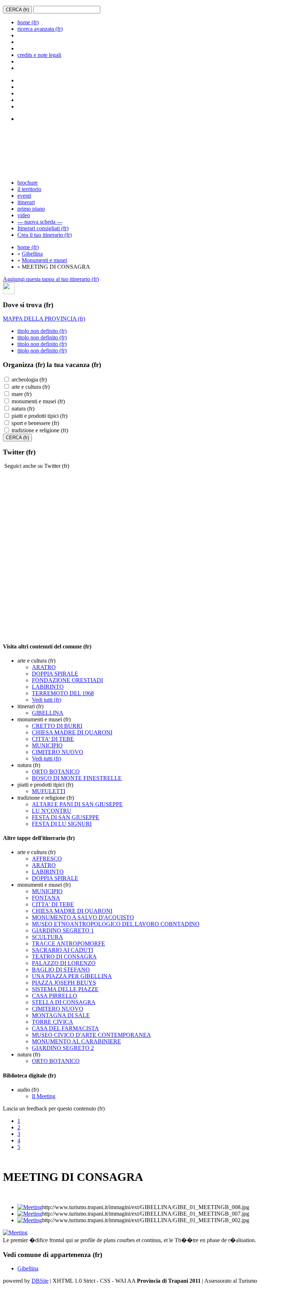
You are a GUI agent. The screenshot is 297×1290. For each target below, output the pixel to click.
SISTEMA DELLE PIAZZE (65, 989)
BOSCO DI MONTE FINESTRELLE (77, 778)
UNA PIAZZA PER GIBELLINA (72, 976)
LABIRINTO (48, 687)
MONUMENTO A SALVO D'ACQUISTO (83, 917)
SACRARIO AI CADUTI (62, 950)
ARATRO (44, 667)
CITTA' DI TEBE (53, 739)
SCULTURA (47, 937)
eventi (24, 196)
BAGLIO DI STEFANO (61, 970)
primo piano (31, 209)
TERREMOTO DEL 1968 (63, 693)
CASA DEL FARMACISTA (65, 1028)
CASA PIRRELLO (54, 996)
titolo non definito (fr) (42, 331)
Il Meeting (43, 1096)
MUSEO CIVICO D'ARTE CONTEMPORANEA (91, 1035)
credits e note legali (39, 55)
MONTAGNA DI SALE (61, 1015)
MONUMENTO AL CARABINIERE (76, 1041)
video (23, 215)
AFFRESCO (47, 859)
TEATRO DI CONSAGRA (64, 956)
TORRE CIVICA (52, 1022)
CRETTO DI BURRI (57, 726)
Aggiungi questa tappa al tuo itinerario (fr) (51, 279)
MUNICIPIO (47, 745)
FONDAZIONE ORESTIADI (67, 680)
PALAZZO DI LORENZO (64, 963)
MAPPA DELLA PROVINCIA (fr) (44, 319)
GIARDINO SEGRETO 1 (63, 930)
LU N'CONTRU (51, 811)
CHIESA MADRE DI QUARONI (72, 732)
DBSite (40, 1281)
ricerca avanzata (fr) (40, 29)
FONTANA (46, 898)
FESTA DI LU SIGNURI (62, 824)
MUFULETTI (48, 791)
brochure (27, 183)
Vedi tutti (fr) (46, 700)
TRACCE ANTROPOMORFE (68, 943)
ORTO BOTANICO (56, 771)
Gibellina (32, 254)
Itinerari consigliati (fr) (42, 228)
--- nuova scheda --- (39, 222)
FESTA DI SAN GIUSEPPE (65, 817)
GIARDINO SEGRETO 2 (63, 1048)
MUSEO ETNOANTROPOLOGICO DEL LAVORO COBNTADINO (116, 924)
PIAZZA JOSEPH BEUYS (64, 983)
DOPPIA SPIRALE (55, 674)
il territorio (29, 189)
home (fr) (28, 22)
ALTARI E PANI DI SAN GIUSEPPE (77, 804)
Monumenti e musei (44, 260)
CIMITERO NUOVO (57, 752)
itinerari (26, 202)
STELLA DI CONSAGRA (64, 1002)
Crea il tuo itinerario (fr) (44, 235)
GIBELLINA (47, 713)
